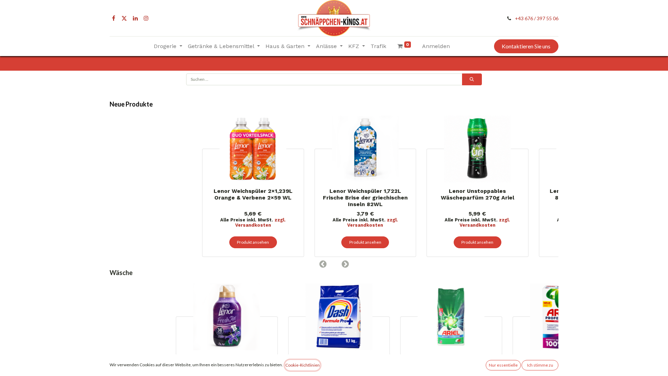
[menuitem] (378, 46)
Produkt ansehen (166, 242)
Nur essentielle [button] (503, 365)
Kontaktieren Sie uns (526, 46)
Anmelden (436, 46)
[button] (323, 264)
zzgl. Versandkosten (173, 222)
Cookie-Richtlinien (302, 365)
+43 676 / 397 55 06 (536, 18)
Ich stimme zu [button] (540, 365)
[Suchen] (472, 79)
